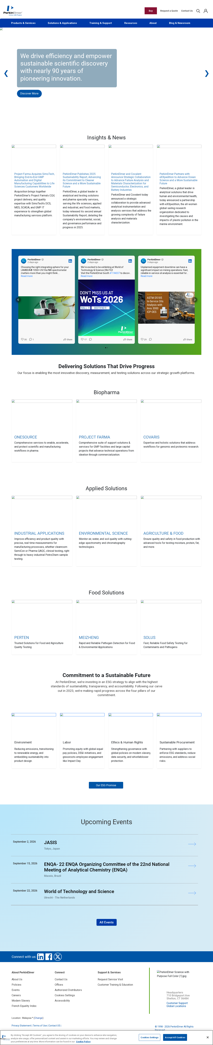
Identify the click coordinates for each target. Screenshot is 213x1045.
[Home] (13, 10)
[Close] (207, 1037)
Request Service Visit (110, 979)
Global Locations (176, 1006)
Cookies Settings (149, 1037)
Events (16, 990)
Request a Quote (169, 10)
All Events (107, 922)
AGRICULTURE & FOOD (163, 533)
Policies (16, 984)
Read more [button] (27, 276)
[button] (18, 299)
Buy (151, 10)
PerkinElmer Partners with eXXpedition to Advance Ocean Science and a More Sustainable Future (178, 178)
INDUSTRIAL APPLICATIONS (39, 533)
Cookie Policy (83, 1041)
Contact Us (187, 10)
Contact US (54, 1025)
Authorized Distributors (68, 990)
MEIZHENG (89, 637)
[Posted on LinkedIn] (70, 261)
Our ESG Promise (106, 785)
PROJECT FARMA (94, 437)
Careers (16, 995)
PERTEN (21, 637)
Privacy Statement (21, 1025)
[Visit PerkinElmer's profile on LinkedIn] (23, 261)
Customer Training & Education (115, 984)
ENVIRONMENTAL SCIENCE (103, 533)
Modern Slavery (21, 1000)
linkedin (40, 956)
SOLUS (149, 637)
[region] (106, 1037)
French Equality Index (24, 1006)
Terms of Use (40, 1025)
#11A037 (115, 273)
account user (206, 11)
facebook (48, 956)
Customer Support (177, 1003)
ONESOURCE (25, 437)
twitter (58, 957)
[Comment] (90, 339)
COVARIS (151, 437)
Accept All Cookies (175, 1037)
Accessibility (62, 1000)
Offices (59, 984)
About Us (17, 979)
